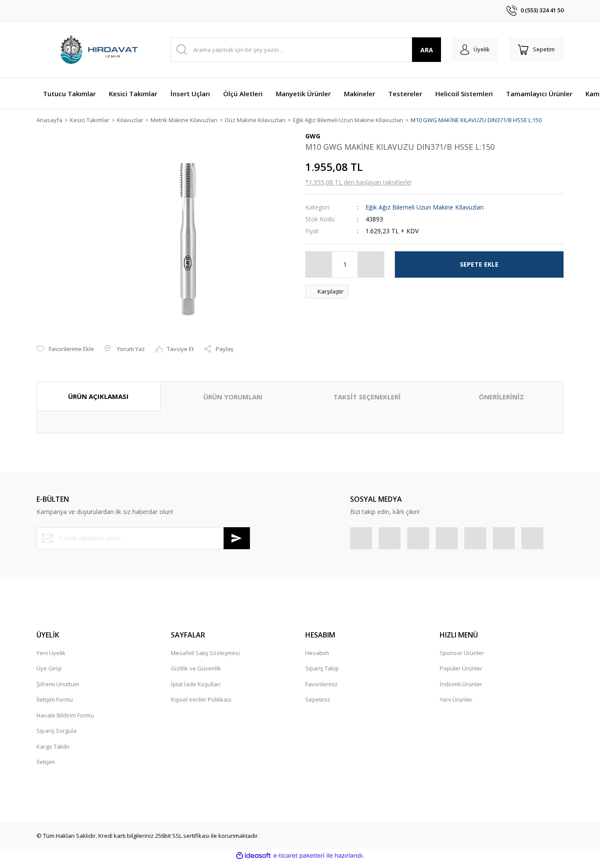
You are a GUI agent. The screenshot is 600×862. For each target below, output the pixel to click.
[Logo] (98, 49)
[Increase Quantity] (371, 264)
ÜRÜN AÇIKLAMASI (98, 396)
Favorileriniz (321, 684)
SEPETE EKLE (479, 264)
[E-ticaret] (299, 855)
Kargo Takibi (52, 746)
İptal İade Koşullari (195, 684)
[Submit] (237, 538)
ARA (426, 50)
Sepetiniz (317, 699)
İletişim (45, 762)
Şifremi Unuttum (57, 684)
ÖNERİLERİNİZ (501, 396)
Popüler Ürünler (461, 668)
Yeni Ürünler (456, 699)
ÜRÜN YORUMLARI (233, 396)
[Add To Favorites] (65, 349)
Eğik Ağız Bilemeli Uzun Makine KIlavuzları (424, 207)
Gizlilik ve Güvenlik (196, 668)
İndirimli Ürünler (461, 684)
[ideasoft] (253, 855)
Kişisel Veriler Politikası (201, 699)
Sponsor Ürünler (462, 653)
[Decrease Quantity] (319, 264)
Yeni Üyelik (50, 653)
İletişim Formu (54, 699)
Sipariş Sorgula (56, 731)
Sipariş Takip (322, 668)
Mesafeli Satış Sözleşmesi (205, 653)
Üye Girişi (48, 668)
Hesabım (317, 653)
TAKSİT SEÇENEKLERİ (367, 396)
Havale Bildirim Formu (65, 715)
